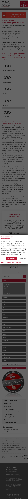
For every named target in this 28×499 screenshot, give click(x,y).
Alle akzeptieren (11, 258)
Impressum (19, 262)
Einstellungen (22, 258)
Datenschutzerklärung (7, 262)
